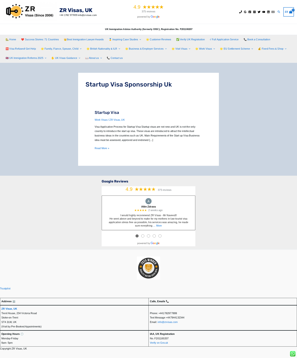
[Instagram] (254, 12)
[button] (279, 12)
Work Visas (101, 120)
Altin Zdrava (148, 206)
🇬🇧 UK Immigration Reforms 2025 (24, 58)
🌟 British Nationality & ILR (101, 48)
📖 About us (92, 58)
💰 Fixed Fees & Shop (270, 48)
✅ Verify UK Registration (190, 39)
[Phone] (240, 12)
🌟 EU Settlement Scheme (235, 48)
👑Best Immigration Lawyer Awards (84, 39)
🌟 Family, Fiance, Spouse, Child (59, 48)
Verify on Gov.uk (159, 342)
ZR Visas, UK (75, 10)
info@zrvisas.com (168, 322)
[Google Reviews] (245, 12)
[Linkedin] (268, 12)
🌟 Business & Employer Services (144, 48)
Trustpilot (5, 288)
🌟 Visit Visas (179, 48)
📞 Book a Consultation (257, 39)
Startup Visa (107, 112)
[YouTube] (263, 12)
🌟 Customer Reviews (158, 39)
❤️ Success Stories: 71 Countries (40, 39)
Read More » (102, 149)
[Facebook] (249, 12)
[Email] (273, 12)
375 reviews (148, 11)
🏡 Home (11, 39)
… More (157, 225)
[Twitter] (259, 12)
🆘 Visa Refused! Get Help (21, 48)
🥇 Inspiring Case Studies (123, 39)
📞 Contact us (115, 58)
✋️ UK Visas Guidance (64, 58)
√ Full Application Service (224, 39)
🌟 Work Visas (203, 48)
